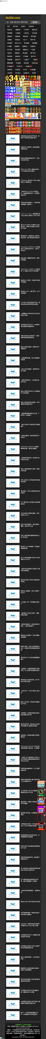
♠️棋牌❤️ (35, 59)
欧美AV (23, 26)
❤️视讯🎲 (33, 69)
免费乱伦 (24, 46)
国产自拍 (15, 26)
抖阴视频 (34, 43)
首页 (8, 26)
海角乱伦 (17, 39)
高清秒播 (9, 59)
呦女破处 (25, 53)
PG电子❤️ (20, 66)
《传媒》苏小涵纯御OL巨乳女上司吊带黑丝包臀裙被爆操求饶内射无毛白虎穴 (30, 759)
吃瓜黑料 (17, 49)
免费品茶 (17, 53)
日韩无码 (31, 26)
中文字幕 (26, 29)
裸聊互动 (25, 49)
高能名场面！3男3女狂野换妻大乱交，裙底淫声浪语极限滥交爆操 (30, 648)
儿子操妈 (25, 56)
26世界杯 (9, 73)
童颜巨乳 (18, 29)
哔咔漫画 (9, 43)
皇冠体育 (9, 69)
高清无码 (9, 56)
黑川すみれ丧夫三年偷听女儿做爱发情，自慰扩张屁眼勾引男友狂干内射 (30, 226)
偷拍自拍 (25, 36)
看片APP (33, 56)
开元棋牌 (18, 63)
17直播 (33, 49)
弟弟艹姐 (32, 39)
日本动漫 (34, 33)
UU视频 (9, 46)
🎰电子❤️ (18, 59)
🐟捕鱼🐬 (26, 59)
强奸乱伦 (9, 29)
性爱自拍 (17, 56)
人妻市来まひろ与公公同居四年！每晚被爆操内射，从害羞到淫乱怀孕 (30, 193)
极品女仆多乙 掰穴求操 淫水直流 (30, 901)
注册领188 (26, 73)
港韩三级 (34, 29)
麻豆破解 (26, 43)
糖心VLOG (18, 43)
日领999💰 (35, 63)
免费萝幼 (17, 46)
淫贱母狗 (17, 36)
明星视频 (9, 33)
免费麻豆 (9, 36)
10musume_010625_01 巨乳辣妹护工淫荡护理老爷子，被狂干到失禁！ (30, 248)
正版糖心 (9, 39)
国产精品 (33, 36)
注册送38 (32, 46)
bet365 (25, 69)
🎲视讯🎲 (10, 63)
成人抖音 (9, 49)
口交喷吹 (18, 33)
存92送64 (17, 73)
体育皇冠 (26, 63)
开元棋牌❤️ (10, 66)
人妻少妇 (26, 33)
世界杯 (34, 73)
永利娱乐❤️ (29, 66)
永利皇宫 (17, 69)
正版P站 (9, 53)
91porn (25, 39)
